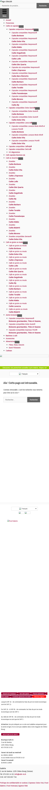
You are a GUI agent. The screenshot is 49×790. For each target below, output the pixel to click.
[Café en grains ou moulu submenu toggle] (25, 243)
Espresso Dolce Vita (36, 782)
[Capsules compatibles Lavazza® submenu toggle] (34, 123)
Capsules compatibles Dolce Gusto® (22, 107)
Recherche (43, 5)
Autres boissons (11, 315)
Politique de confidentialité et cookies (13, 782)
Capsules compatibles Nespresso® (21, 29)
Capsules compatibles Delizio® (20, 149)
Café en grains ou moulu (14, 242)
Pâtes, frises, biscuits (16, 344)
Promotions (10, 23)
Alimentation (10, 341)
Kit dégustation (14, 152)
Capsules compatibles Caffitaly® (20, 146)
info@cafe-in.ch (20, 774)
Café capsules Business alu (15, 155)
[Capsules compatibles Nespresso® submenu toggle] (36, 30)
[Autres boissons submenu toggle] (19, 315)
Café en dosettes (12, 158)
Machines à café (11, 335)
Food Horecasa (12, 785)
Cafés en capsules (12, 25)
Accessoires (10, 338)
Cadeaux (9, 350)
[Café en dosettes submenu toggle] (20, 158)
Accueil (8, 20)
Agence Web (23, 785)
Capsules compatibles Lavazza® (20, 122)
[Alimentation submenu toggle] (17, 342)
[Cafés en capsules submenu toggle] (21, 26)
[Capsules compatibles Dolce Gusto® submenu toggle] (37, 108)
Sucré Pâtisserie (15, 347)
